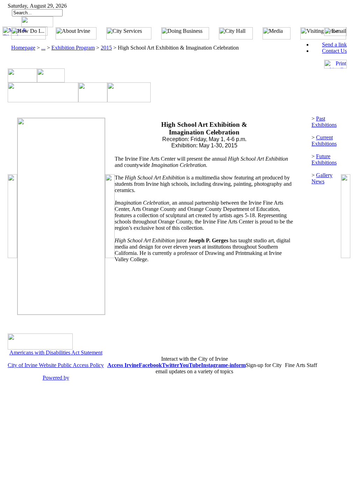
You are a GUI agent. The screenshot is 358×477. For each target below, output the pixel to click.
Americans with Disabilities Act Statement (55, 352)
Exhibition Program (73, 48)
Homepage (23, 48)
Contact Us (334, 51)
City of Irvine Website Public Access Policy (56, 365)
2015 (106, 48)
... (43, 48)
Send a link (334, 44)
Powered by (56, 378)
